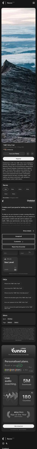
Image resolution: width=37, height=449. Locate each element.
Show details (27, 231)
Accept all (18, 236)
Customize (17, 241)
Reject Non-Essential (18, 247)
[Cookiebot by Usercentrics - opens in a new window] (27, 201)
